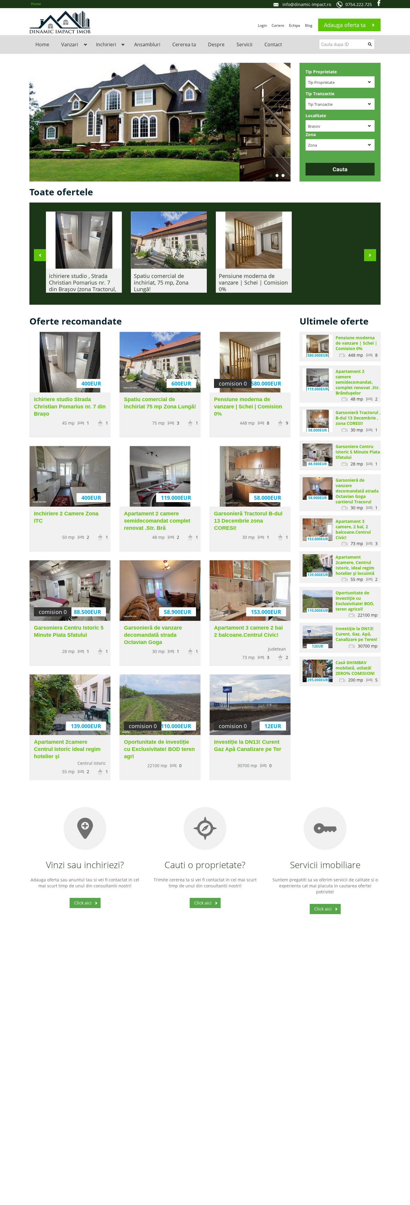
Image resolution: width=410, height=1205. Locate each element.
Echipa (294, 25)
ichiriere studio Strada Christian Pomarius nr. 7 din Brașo (70, 406)
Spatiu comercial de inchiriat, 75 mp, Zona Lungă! (161, 282)
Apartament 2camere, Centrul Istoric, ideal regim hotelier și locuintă (355, 565)
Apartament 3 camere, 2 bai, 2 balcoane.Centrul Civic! (353, 529)
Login (262, 25)
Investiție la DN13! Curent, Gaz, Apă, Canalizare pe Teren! (356, 634)
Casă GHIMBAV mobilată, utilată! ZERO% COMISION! (355, 668)
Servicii (244, 44)
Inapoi (40, 255)
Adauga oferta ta (345, 25)
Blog (308, 25)
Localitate (316, 115)
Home (36, 3)
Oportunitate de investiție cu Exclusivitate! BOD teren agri (159, 749)
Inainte (370, 255)
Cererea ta (184, 44)
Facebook (379, 3)
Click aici (83, 903)
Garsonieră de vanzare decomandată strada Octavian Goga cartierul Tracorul (357, 491)
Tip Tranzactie (320, 93)
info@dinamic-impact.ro (306, 4)
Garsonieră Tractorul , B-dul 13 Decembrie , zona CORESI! (358, 418)
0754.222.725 (358, 4)
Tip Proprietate (321, 72)
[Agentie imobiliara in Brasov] (59, 21)
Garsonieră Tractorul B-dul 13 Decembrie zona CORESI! (248, 521)
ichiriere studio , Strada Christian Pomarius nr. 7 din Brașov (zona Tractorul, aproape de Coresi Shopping (82, 289)
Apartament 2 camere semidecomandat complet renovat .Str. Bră (157, 521)
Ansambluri (147, 44)
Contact (273, 44)
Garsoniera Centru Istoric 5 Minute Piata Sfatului (358, 452)
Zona (311, 134)
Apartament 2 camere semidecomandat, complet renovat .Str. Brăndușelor (358, 382)
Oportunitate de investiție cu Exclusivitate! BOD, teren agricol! (355, 601)
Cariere (278, 25)
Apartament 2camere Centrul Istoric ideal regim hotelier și (67, 749)
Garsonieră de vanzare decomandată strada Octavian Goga (153, 635)
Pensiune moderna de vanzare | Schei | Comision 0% (253, 282)
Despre (216, 44)
